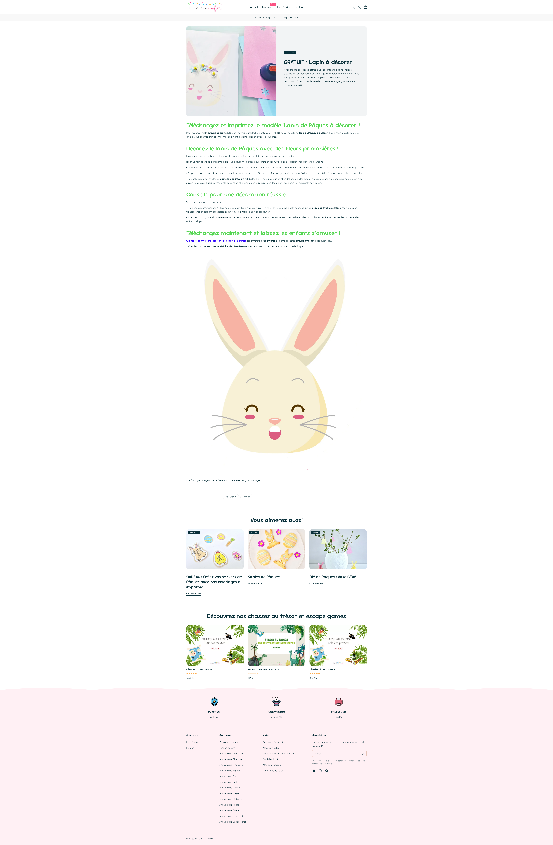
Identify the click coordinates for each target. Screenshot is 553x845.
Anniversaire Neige (229, 793)
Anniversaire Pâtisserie (231, 799)
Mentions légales (272, 764)
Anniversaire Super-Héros (232, 821)
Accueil (258, 17)
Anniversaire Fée (228, 776)
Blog (268, 17)
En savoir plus (193, 593)
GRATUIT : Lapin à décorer (318, 62)
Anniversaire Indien (229, 781)
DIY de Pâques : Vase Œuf (332, 576)
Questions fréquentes (274, 742)
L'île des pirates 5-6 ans (199, 669)
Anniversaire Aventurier (231, 753)
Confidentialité (270, 759)
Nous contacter (271, 747)
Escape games (227, 747)
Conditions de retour (273, 770)
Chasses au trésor (228, 742)
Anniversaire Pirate (229, 804)
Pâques (246, 496)
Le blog (190, 747)
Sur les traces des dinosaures (264, 669)
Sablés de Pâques (264, 576)
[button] (353, 7)
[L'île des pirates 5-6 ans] (215, 645)
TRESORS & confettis (203, 838)
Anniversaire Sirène (229, 810)
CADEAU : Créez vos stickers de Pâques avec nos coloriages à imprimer (214, 581)
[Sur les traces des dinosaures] (276, 645)
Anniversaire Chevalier (231, 759)
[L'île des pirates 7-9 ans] (338, 645)
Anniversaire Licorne (229, 787)
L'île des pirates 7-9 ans (322, 669)
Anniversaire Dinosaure (231, 764)
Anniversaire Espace (229, 770)
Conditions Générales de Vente (279, 753)
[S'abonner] (363, 753)
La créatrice (192, 742)
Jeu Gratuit (231, 496)
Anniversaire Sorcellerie (231, 816)
